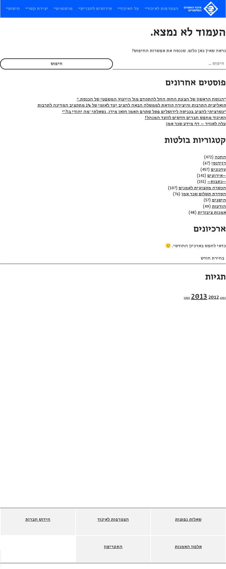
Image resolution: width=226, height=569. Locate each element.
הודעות (219, 206)
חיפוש (14, 9)
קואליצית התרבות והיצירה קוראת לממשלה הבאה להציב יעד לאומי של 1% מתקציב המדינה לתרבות (131, 105)
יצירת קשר (38, 9)
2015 (187, 298)
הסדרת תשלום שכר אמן (203, 194)
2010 (223, 298)
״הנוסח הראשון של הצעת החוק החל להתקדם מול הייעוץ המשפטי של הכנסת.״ (151, 99)
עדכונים (218, 170)
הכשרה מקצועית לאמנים (202, 188)
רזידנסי (218, 163)
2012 (213, 297)
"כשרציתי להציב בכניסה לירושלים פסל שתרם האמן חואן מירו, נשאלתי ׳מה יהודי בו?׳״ (144, 112)
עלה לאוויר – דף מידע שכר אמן (196, 124)
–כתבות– (216, 182)
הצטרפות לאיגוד (162, 9)
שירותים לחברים (96, 9)
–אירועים (216, 176)
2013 (199, 297)
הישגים (219, 200)
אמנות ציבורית (212, 213)
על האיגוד (129, 9)
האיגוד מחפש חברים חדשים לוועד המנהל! (185, 118)
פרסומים (64, 9)
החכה (220, 157)
